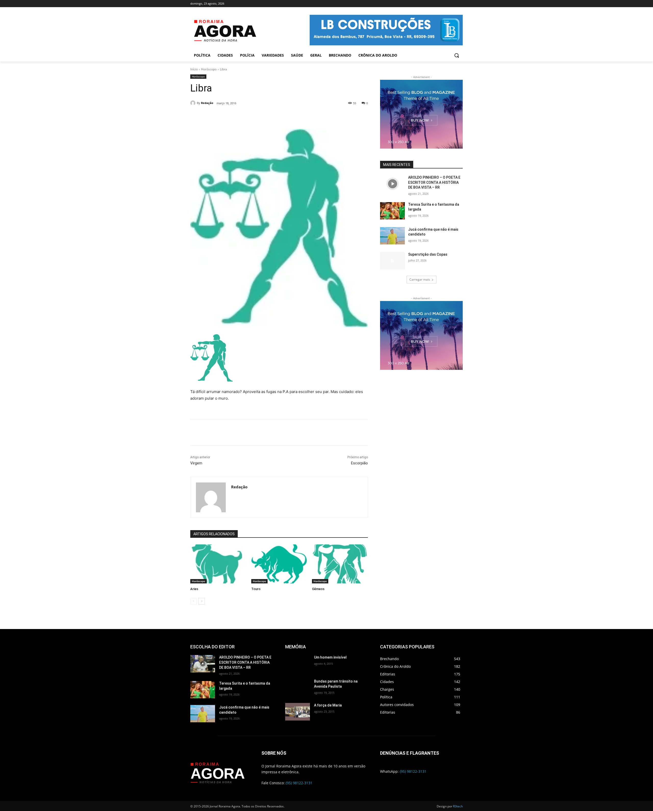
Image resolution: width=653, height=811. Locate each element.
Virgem (196, 463)
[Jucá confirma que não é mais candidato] (392, 235)
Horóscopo (209, 69)
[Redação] (193, 103)
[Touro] (279, 563)
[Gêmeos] (340, 563)
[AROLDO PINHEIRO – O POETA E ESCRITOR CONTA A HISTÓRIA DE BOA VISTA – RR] (392, 183)
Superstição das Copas (427, 254)
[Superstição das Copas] (392, 260)
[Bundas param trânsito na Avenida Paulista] (297, 687)
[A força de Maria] (297, 711)
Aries (194, 589)
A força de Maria (328, 705)
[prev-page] (193, 601)
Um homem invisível (330, 657)
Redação (207, 103)
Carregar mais (419, 279)
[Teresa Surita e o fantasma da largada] (392, 210)
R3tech (458, 806)
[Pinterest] (258, 116)
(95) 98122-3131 (299, 782)
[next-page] (201, 601)
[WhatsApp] (270, 116)
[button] (456, 55)
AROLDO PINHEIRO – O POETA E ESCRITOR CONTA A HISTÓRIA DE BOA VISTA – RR (434, 182)
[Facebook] (235, 116)
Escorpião (359, 463)
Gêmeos (318, 589)
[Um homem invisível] (297, 663)
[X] (247, 116)
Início (194, 69)
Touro (255, 589)
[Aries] (218, 563)
